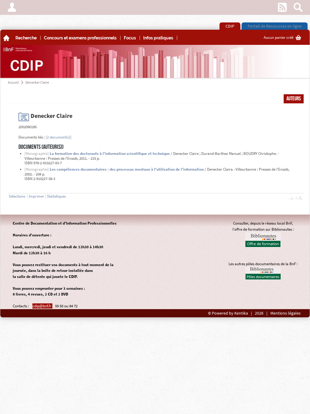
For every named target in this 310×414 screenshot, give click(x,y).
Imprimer (36, 196)
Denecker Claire (37, 82)
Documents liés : (31, 137)
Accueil (13, 82)
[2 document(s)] (58, 137)
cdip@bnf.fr (42, 306)
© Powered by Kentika (228, 313)
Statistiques (56, 196)
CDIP (230, 26)
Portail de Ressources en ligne (275, 26)
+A (298, 198)
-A (291, 198)
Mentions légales (285, 313)
